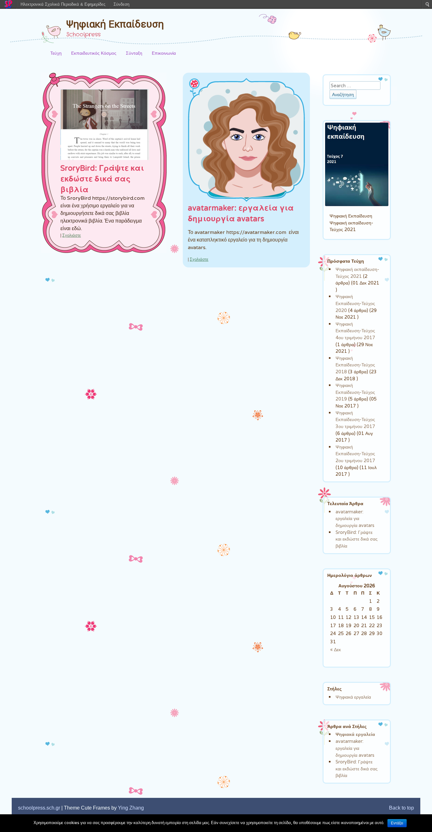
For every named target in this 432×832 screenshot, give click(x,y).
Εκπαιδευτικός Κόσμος (93, 53)
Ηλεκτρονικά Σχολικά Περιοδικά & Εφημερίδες (63, 4)
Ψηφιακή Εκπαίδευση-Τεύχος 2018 (355, 365)
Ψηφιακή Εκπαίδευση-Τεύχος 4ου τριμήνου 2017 (355, 330)
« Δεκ (335, 649)
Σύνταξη (134, 53)
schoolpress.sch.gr (39, 808)
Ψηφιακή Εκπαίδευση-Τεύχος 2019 (355, 392)
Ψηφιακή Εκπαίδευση (115, 24)
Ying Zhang (131, 808)
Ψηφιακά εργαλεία (353, 697)
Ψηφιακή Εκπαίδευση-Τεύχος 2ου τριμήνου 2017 (355, 453)
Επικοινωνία (164, 53)
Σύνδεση (121, 4)
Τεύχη (56, 53)
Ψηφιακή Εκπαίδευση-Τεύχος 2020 (355, 303)
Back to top (401, 808)
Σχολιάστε (71, 235)
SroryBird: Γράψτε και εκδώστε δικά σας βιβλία (102, 179)
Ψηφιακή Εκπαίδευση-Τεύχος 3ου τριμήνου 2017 (355, 419)
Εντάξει (397, 823)
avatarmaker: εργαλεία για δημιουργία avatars (355, 518)
